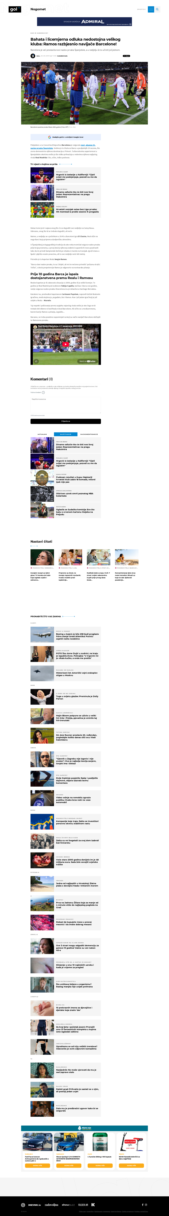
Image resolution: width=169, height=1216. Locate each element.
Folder (83, 1205)
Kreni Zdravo (93, 1205)
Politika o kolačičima (141, 1211)
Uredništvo (90, 1211)
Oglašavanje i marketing (102, 1211)
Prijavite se (66, 421)
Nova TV (23, 1205)
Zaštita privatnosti (128, 1211)
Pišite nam (82, 1211)
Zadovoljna (51, 1205)
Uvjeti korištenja (116, 1211)
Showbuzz (68, 1205)
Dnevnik (34, 1205)
